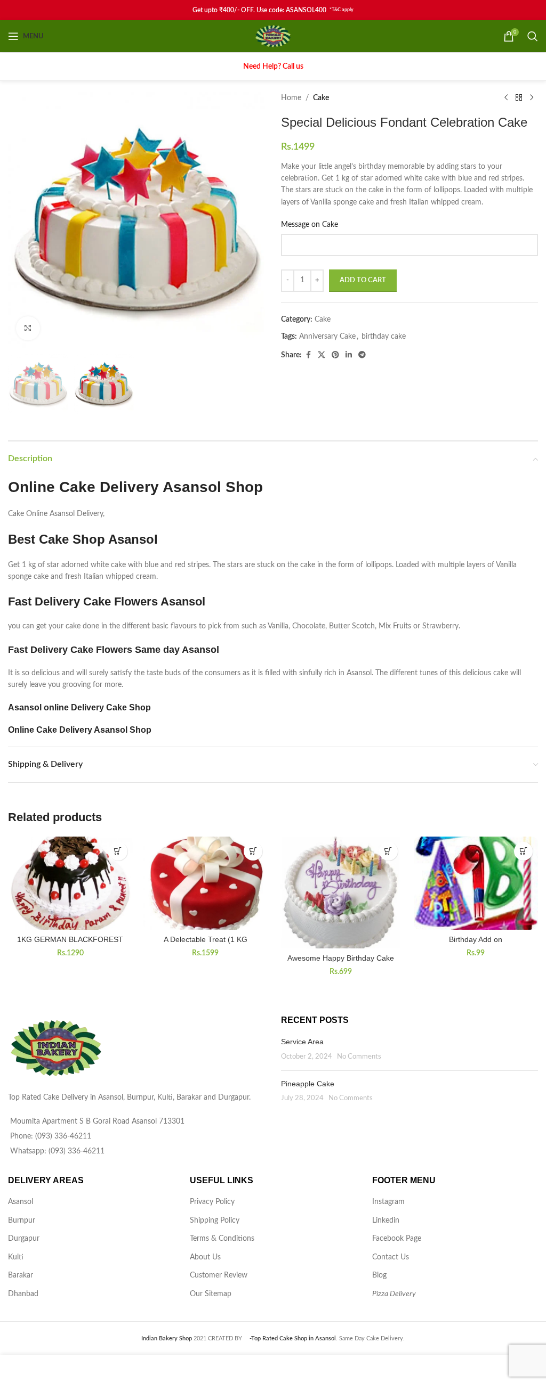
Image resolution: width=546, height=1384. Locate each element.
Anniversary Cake (327, 336)
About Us (205, 1257)
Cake (321, 98)
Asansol (20, 1202)
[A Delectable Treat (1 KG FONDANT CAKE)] (205, 883)
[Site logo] (273, 36)
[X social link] (321, 355)
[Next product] (531, 98)
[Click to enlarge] (28, 328)
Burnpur (21, 1220)
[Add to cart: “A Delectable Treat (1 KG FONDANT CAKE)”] (253, 851)
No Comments (359, 1056)
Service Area (302, 1041)
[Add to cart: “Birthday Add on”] (523, 851)
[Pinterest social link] (335, 355)
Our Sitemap (210, 1294)
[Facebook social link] (308, 355)
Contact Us (390, 1257)
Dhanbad (23, 1294)
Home (291, 98)
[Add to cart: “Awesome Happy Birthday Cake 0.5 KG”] (388, 851)
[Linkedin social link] (348, 355)
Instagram (388, 1202)
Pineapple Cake (307, 1083)
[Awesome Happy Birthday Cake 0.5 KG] (340, 892)
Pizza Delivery (394, 1294)
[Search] (532, 36)
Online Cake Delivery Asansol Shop (79, 729)
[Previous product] (506, 98)
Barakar (20, 1275)
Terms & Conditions (222, 1238)
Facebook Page (396, 1238)
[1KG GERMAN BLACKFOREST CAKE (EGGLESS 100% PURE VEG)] (70, 883)
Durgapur (23, 1238)
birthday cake (384, 336)
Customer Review (218, 1275)
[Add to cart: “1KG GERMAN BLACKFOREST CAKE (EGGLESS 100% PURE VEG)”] (118, 851)
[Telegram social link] (362, 355)
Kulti (15, 1257)
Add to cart (363, 280)
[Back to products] (518, 98)
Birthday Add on (475, 939)
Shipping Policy (214, 1220)
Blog (379, 1275)
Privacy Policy (212, 1202)
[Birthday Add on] (476, 883)
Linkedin (385, 1220)
